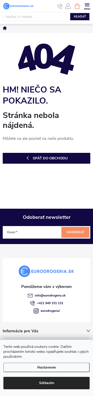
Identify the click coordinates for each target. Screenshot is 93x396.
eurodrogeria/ (50, 311)
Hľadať (80, 17)
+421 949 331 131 (50, 303)
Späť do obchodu (50, 158)
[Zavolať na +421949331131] (60, 6)
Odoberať (75, 232)
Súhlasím (46, 382)
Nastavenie (46, 367)
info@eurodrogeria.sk (50, 295)
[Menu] (87, 6)
